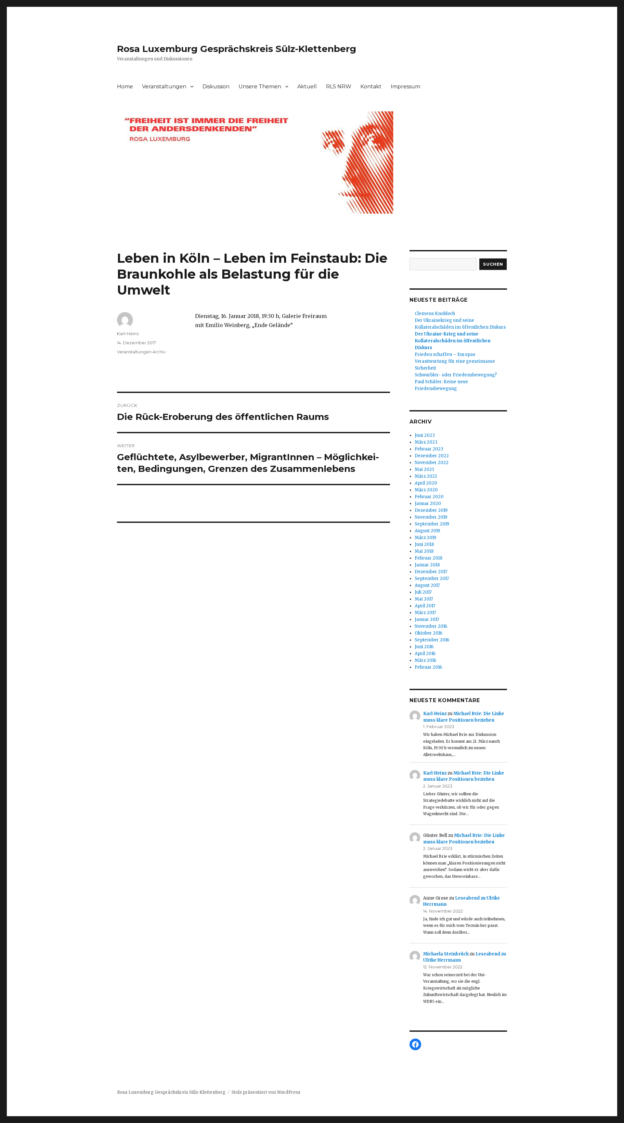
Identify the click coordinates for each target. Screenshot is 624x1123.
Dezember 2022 (432, 456)
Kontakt (371, 86)
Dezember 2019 (431, 510)
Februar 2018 (428, 558)
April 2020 (426, 483)
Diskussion (215, 86)
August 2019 (427, 531)
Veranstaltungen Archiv (141, 351)
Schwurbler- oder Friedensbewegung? (456, 375)
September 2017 (432, 578)
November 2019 (431, 517)
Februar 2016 (428, 667)
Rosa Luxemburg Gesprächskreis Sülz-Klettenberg (236, 48)
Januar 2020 (428, 503)
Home (125, 86)
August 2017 (427, 585)
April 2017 (425, 606)
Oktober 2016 (428, 633)
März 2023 (426, 442)
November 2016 (431, 626)
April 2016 (425, 653)
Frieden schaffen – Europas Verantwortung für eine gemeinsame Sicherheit (455, 361)
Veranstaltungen (164, 86)
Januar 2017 (427, 619)
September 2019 (432, 524)
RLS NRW (338, 86)
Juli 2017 (423, 592)
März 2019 (425, 537)
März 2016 (425, 660)
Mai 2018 (424, 551)
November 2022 (431, 462)
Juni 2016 (424, 647)
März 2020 (426, 490)
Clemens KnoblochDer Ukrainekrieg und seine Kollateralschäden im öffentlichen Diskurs (460, 320)
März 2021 (426, 476)
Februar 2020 (429, 496)
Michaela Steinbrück (446, 954)
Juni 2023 (425, 435)
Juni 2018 (424, 544)
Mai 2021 (424, 469)
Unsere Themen (260, 86)
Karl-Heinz (128, 333)
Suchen (493, 264)
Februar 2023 (429, 449)
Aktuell (307, 86)
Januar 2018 (427, 565)
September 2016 (432, 640)
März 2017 (425, 612)
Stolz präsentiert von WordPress (265, 1092)
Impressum (405, 86)
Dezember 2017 (431, 571)
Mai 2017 (424, 599)
